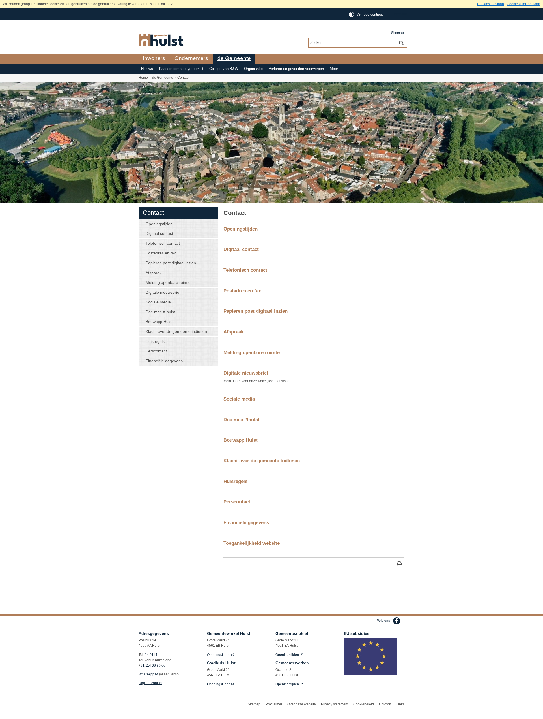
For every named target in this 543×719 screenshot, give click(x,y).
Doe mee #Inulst (160, 312)
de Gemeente (234, 58)
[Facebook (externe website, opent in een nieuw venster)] (396, 620)
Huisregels (155, 341)
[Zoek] (401, 42)
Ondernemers (191, 58)
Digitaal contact (159, 233)
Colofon (385, 704)
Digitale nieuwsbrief (163, 292)
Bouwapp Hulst (159, 321)
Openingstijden (159, 224)
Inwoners (154, 58)
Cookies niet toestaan (523, 4)
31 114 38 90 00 (153, 665)
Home (143, 78)
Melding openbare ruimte (168, 282)
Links (400, 704)
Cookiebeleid (363, 704)
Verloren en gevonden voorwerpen (296, 69)
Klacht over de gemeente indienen (176, 331)
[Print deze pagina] (399, 564)
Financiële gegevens (164, 361)
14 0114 (151, 655)
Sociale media (158, 302)
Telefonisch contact (163, 243)
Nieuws (147, 69)
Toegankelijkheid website (251, 543)
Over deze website (301, 704)
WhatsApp (146, 674)
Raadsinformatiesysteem (179, 69)
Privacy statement (334, 704)
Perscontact (156, 351)
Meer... (335, 69)
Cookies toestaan (490, 4)
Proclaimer (274, 704)
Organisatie (253, 69)
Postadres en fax (161, 253)
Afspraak (153, 273)
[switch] (366, 14)
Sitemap (397, 33)
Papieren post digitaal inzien (171, 263)
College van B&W (223, 69)
